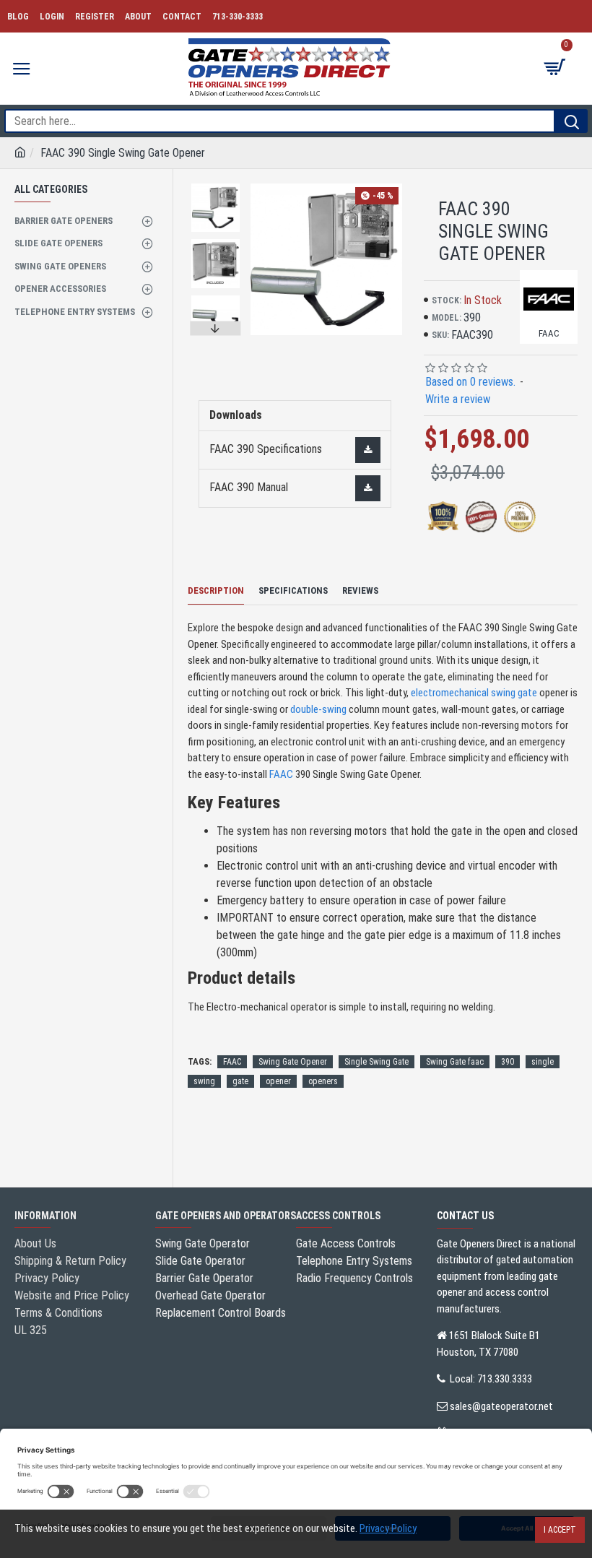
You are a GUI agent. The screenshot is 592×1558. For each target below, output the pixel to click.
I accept (560, 1530)
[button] (216, 187)
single (542, 1062)
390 (507, 1062)
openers (323, 1081)
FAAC (281, 774)
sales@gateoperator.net (501, 1406)
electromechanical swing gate (474, 692)
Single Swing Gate (376, 1062)
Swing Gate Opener (292, 1062)
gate (240, 1081)
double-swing (318, 709)
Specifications (293, 590)
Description (216, 590)
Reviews (360, 590)
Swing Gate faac (455, 1062)
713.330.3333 (504, 1378)
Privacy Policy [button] (388, 1528)
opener (278, 1081)
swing (204, 1081)
